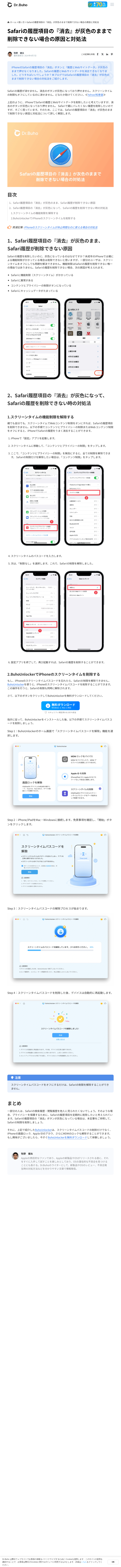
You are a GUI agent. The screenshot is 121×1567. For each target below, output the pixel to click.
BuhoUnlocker (15, 684)
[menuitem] (97, 54)
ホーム (13, 22)
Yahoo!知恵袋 (95, 94)
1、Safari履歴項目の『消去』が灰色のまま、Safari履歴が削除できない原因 (52, 203)
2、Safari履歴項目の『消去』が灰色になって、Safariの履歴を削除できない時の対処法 (58, 208)
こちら (84, 1562)
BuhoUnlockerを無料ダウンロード (67, 1137)
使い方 (21, 22)
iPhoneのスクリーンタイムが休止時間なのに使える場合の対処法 (60, 227)
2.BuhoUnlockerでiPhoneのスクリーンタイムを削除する (43, 218)
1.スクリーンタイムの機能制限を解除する (34, 213)
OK (113, 1562)
